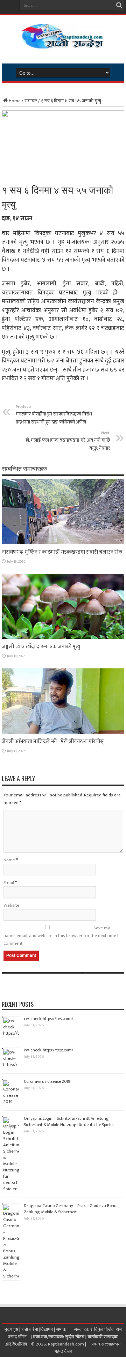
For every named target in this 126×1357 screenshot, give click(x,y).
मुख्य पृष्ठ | (12, 1329)
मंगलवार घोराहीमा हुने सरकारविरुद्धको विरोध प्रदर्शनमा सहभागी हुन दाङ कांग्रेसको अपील (54, 414)
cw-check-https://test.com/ (49, 1018)
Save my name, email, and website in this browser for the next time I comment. (61, 935)
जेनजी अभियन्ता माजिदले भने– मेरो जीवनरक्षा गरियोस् (53, 741)
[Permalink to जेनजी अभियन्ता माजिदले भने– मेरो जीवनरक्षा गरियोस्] (63, 732)
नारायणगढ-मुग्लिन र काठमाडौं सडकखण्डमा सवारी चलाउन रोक (62, 552)
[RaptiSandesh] (63, 43)
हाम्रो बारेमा (30, 1329)
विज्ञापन (46, 1329)
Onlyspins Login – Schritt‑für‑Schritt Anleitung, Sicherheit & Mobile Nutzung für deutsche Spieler (69, 1121)
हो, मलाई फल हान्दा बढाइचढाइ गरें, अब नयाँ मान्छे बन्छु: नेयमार (68, 440)
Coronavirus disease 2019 (47, 1081)
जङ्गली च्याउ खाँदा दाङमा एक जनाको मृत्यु (41, 646)
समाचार (30, 101)
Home (15, 101)
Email (9, 882)
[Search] (119, 5)
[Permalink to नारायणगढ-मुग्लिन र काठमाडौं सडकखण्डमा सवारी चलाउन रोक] (63, 543)
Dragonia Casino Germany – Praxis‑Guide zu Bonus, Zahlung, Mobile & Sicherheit (71, 1208)
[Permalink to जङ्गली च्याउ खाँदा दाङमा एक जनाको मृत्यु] (63, 637)
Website (11, 905)
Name (9, 860)
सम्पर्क (62, 1329)
